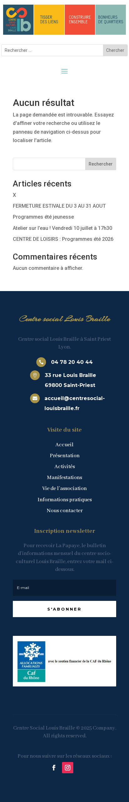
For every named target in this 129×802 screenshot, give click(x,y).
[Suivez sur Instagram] (67, 767)
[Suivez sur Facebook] (53, 767)
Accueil (64, 445)
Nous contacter (65, 510)
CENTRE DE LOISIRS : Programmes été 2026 (63, 239)
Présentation (65, 456)
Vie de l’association (64, 488)
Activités (64, 466)
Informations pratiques (65, 500)
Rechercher (101, 163)
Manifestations (64, 477)
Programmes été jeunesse (43, 217)
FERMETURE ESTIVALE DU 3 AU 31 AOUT (59, 206)
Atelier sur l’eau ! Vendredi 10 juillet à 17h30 (62, 228)
